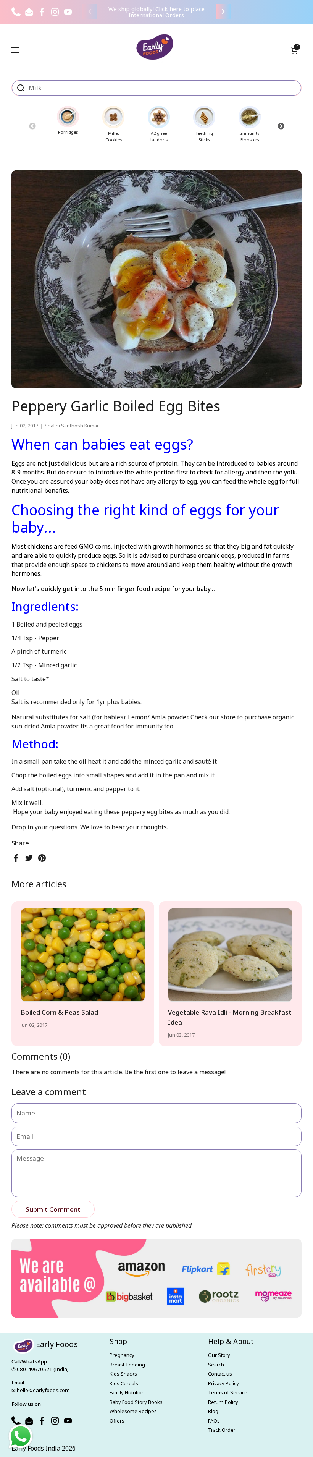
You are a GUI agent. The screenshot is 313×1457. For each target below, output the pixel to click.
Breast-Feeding (127, 1364)
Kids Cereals (124, 1383)
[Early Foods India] (154, 47)
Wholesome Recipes (133, 1411)
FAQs (214, 1420)
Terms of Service (227, 1392)
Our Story (219, 1355)
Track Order (222, 1429)
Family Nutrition (127, 1392)
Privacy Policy (223, 1383)
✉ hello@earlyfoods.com (40, 1390)
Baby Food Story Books (136, 1402)
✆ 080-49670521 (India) (40, 1369)
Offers (117, 1420)
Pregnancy (122, 1355)
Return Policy (223, 1402)
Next (280, 126)
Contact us (220, 1373)
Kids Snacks (123, 1373)
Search (216, 1364)
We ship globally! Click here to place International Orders (156, 12)
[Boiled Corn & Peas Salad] (83, 955)
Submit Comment (53, 1209)
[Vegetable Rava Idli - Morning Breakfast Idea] (230, 955)
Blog (213, 1411)
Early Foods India (35, 1448)
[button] (294, 50)
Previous (32, 126)
